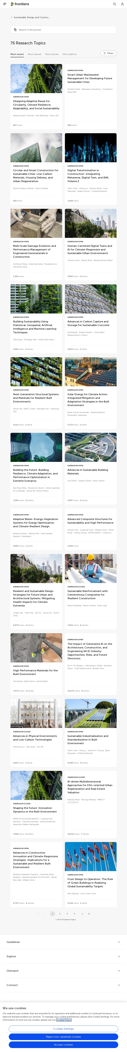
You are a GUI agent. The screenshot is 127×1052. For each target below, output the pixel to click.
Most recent (17, 54)
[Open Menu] (5, 4)
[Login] (123, 4)
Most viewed (34, 54)
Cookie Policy (64, 1020)
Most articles (52, 54)
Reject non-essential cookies (63, 1036)
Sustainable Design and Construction (32, 17)
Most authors (70, 54)
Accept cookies (63, 1044)
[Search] (115, 4)
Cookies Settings (63, 1028)
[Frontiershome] (20, 4)
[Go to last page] (89, 914)
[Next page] (82, 914)
